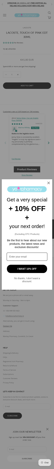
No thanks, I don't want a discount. (27, 279)
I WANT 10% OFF (27, 269)
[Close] (48, 183)
